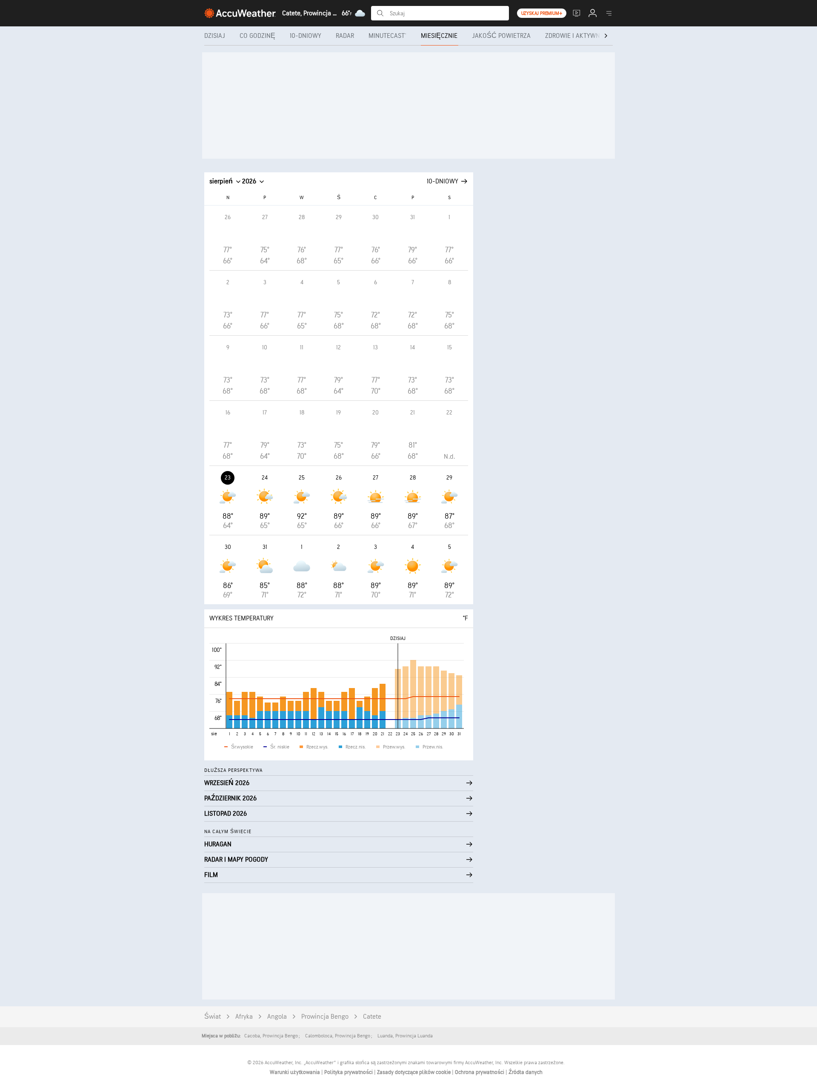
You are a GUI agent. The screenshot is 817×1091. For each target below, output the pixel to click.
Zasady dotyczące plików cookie (414, 1072)
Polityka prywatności (349, 1072)
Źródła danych (525, 1072)
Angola (277, 1017)
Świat (212, 1017)
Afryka (244, 1017)
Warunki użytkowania (295, 1072)
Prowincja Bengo (325, 1017)
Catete (372, 1017)
